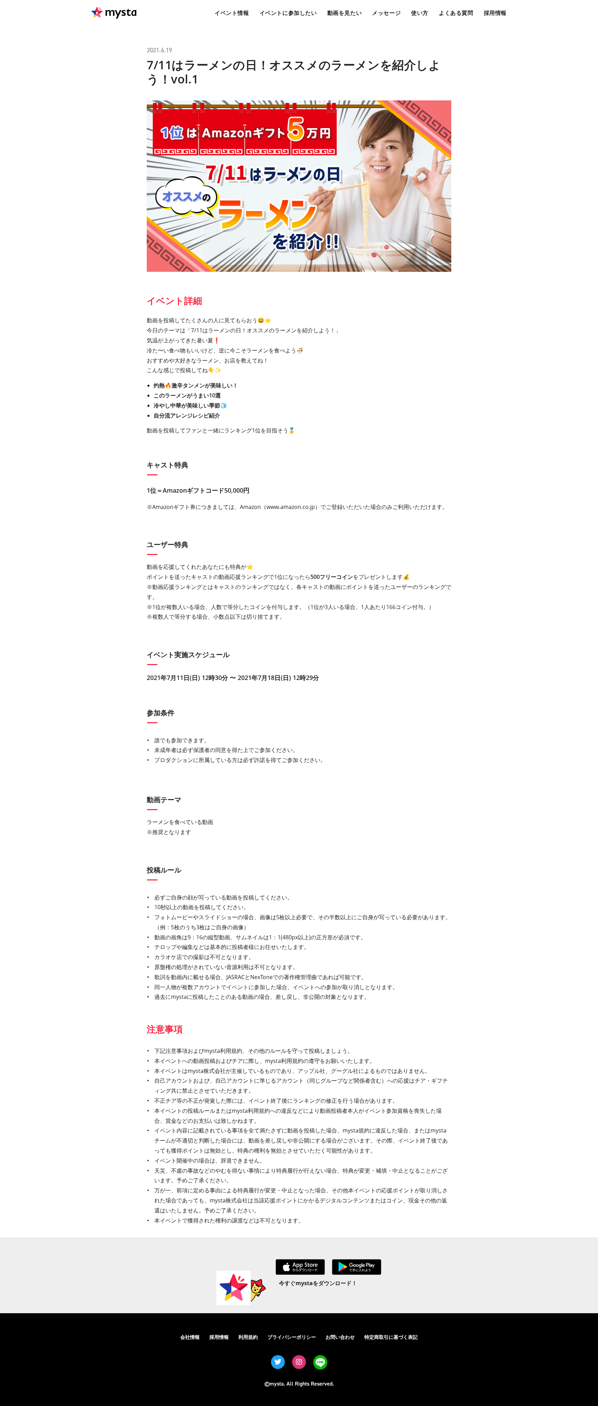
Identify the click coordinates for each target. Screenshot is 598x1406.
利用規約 (248, 1337)
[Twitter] (278, 1362)
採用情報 (219, 1337)
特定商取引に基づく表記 (391, 1337)
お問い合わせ (340, 1337)
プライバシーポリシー (292, 1337)
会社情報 (190, 1337)
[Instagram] (299, 1362)
